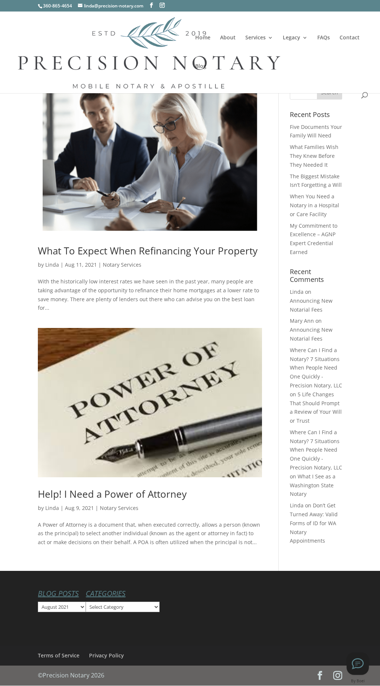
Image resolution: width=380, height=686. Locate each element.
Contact (350, 38)
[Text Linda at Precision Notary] (358, 664)
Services (255, 38)
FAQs (323, 38)
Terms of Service (58, 655)
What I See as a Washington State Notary (312, 485)
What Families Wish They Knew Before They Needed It (314, 155)
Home (202, 38)
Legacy (291, 38)
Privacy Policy (106, 655)
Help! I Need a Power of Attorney (112, 494)
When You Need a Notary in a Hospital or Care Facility (314, 205)
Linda (52, 264)
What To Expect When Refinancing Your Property (148, 250)
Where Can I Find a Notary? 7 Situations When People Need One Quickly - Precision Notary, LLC (316, 368)
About (228, 38)
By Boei (358, 680)
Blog (200, 66)
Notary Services (122, 264)
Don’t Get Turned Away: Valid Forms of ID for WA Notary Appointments (314, 523)
